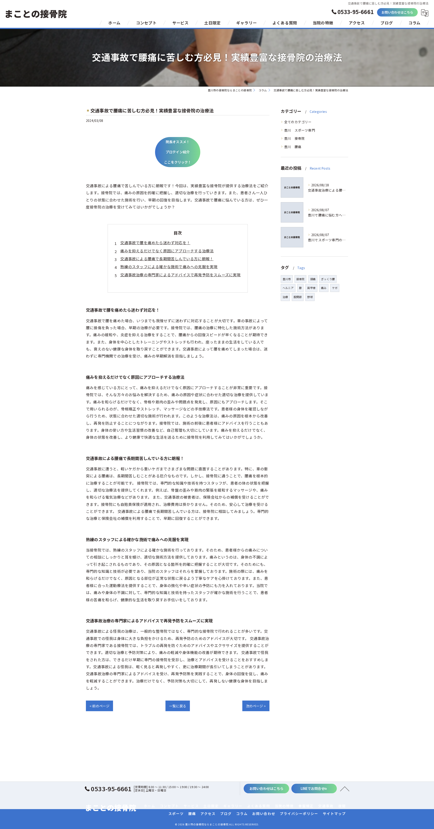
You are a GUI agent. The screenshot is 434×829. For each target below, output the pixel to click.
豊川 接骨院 (294, 138)
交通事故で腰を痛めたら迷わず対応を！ (155, 242)
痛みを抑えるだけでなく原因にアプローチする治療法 (167, 250)
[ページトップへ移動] (344, 788)
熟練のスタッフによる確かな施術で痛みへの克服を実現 (168, 266)
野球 (310, 297)
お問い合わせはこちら (397, 12)
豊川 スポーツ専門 (299, 130)
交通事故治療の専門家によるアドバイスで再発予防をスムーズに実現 (180, 274)
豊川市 (287, 279)
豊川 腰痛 (292, 146)
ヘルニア (288, 288)
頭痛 (313, 279)
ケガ (334, 288)
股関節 (298, 297)
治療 (285, 297)
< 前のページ (99, 705)
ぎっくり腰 (328, 279)
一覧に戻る (177, 705)
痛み (323, 288)
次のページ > (256, 705)
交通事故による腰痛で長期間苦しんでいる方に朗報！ (166, 258)
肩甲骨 (311, 288)
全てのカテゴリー (298, 121)
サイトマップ (334, 813)
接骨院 (300, 279)
